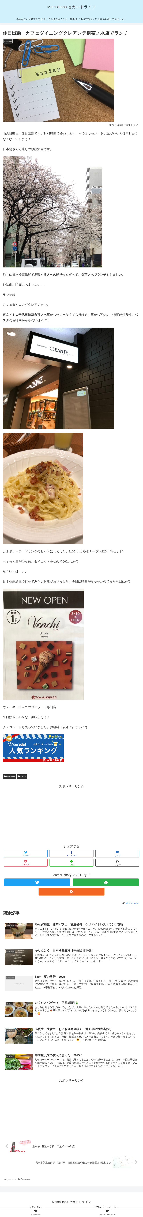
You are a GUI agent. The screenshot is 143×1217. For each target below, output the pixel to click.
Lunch (23, 776)
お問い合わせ (36, 1207)
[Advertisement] (71, 813)
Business (10, 776)
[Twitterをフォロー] (37, 882)
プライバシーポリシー (106, 1207)
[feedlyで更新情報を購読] (106, 882)
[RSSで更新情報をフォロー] (71, 892)
